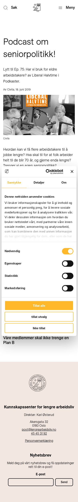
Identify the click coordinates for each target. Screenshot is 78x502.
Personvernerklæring (39, 440)
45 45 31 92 (39, 433)
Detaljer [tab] (39, 182)
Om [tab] (63, 182)
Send (64, 482)
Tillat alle (39, 305)
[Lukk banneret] (72, 171)
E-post (40, 474)
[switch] (67, 263)
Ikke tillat (39, 328)
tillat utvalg (39, 316)
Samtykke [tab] (14, 182)
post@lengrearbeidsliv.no (39, 429)
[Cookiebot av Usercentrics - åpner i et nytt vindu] (47, 171)
